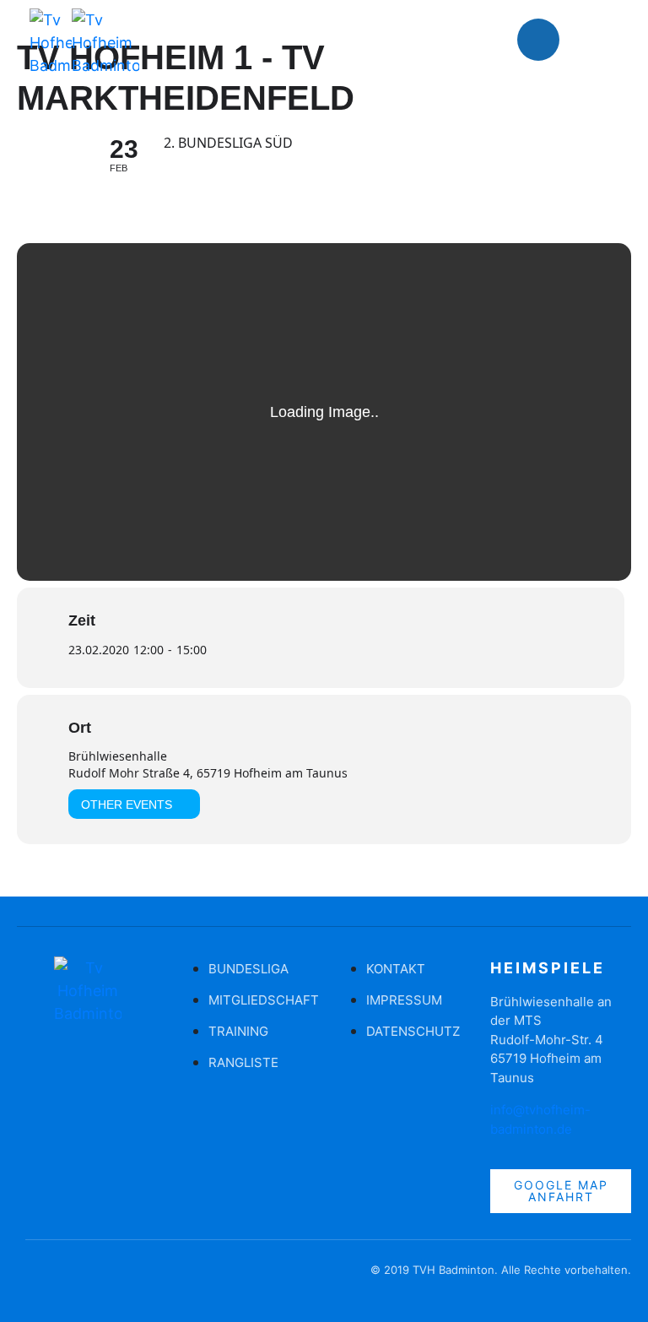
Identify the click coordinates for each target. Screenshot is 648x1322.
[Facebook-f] (38, 1278)
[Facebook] (538, 40)
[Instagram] (589, 40)
